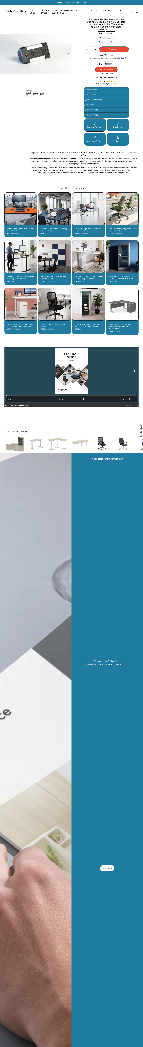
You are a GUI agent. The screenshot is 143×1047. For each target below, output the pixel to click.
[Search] (127, 11)
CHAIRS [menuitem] (33, 10)
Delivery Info (92, 110)
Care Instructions (94, 100)
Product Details (93, 115)
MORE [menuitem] (32, 13)
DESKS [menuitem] (44, 10)
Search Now (107, 868)
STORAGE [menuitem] (55, 10)
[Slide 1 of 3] (29, 94)
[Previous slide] (5, 2)
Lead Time (91, 95)
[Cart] (137, 11)
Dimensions (92, 90)
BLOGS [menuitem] (55, 13)
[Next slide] (136, 2)
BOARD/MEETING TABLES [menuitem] (75, 10)
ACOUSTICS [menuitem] (113, 10)
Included (110, 32)
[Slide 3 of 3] (42, 94)
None (101, 32)
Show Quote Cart (141, 430)
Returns (90, 105)
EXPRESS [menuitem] (43, 13)
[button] (106, 82)
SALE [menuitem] (62, 13)
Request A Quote (106, 69)
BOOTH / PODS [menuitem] (97, 10)
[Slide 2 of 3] (36, 94)
